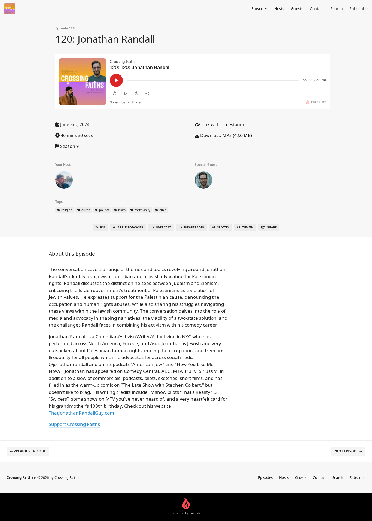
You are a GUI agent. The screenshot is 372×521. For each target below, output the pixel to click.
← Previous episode (28, 451)
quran (85, 210)
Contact (317, 8)
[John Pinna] (64, 181)
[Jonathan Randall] (203, 181)
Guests (297, 8)
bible (162, 210)
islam (121, 210)
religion (66, 210)
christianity (142, 210)
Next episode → (348, 451)
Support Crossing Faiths (74, 424)
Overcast (163, 227)
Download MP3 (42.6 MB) (225, 135)
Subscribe (358, 8)
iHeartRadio (194, 227)
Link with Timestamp (222, 124)
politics (103, 210)
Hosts (279, 8)
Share (272, 227)
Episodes (259, 8)
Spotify (223, 227)
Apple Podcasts (130, 227)
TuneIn (248, 227)
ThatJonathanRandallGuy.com (81, 413)
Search (336, 8)
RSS (102, 227)
